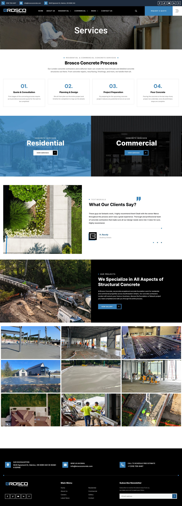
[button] (153, 242)
